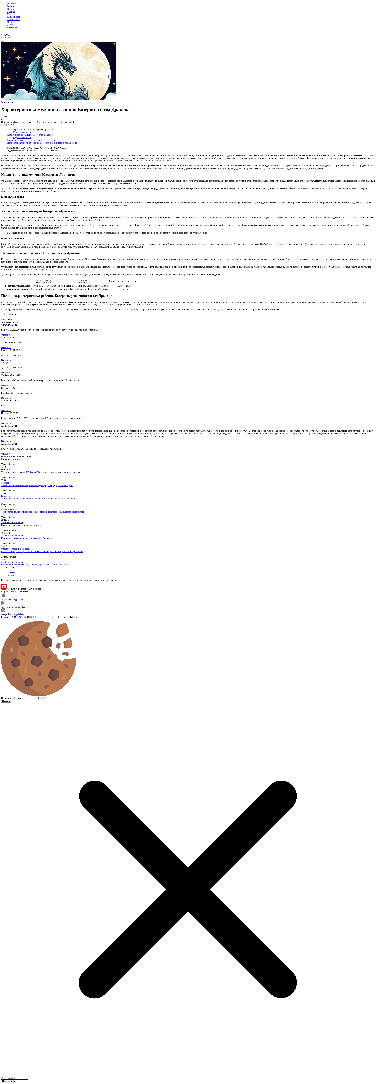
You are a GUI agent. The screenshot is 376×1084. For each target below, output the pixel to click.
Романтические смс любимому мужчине (21, 525)
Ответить (6, 335)
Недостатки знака (22, 132)
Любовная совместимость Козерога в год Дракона (32, 140)
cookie (37, 698)
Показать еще (8, 1081)
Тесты (10, 24)
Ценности (12, 9)
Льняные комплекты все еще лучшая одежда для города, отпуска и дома (37, 485)
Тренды (11, 11)
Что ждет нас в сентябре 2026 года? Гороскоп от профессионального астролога (40, 472)
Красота (11, 14)
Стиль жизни (13, 19)
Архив (10, 575)
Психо (10, 22)
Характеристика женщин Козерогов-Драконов (30, 135)
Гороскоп (11, 6)
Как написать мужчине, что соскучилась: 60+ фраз (26, 538)
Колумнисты (13, 17)
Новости (11, 3)
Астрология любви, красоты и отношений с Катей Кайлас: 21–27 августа (38, 498)
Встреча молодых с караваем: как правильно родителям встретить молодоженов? (42, 551)
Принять (6, 701)
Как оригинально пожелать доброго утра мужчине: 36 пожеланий (34, 564)
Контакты (12, 27)
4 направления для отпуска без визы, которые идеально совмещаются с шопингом (42, 512)
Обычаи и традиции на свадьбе (17, 549)
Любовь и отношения (12, 522)
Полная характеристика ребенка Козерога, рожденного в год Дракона (42, 143)
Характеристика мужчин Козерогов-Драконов (30, 129)
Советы (11, 572)
